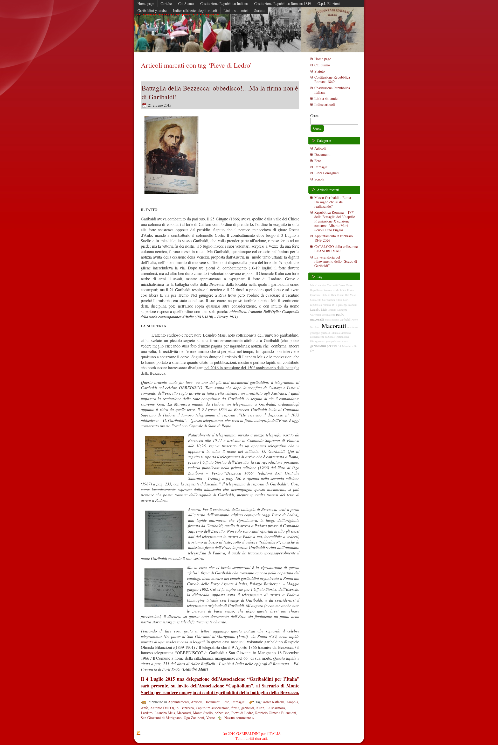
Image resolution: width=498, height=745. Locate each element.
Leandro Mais (165, 712)
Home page (322, 58)
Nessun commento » (239, 717)
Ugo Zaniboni (194, 717)
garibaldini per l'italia (325, 346)
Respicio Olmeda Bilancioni (275, 712)
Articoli (196, 701)
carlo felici (340, 290)
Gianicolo (315, 300)
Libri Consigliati (326, 172)
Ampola (292, 701)
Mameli (350, 285)
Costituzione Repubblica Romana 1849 (332, 79)
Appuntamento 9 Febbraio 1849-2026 (333, 238)
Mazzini (346, 346)
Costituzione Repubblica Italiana (332, 90)
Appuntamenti (178, 701)
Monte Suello (203, 712)
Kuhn (260, 707)
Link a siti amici (326, 98)
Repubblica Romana (321, 290)
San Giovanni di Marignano (161, 717)
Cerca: (315, 115)
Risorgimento (317, 341)
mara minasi (332, 319)
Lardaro (147, 712)
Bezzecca (187, 707)
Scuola (319, 179)
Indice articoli (324, 104)
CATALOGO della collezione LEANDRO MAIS (336, 248)
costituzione (328, 314)
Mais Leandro (318, 285)
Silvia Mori (342, 300)
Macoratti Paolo (336, 285)
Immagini (238, 701)
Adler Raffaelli (273, 701)
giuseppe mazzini (347, 305)
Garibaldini (328, 300)
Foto (226, 701)
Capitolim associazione (212, 707)
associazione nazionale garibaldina (329, 336)
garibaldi (247, 707)
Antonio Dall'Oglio (164, 707)
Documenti (212, 701)
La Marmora (275, 707)
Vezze (210, 717)
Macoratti (184, 712)
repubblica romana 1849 (323, 305)
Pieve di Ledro (242, 712)
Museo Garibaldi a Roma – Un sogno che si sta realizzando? (334, 202)
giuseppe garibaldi (320, 333)
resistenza (352, 327)
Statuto (319, 71)
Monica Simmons (341, 333)
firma (235, 707)
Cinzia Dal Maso (346, 295)
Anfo (144, 707)
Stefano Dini (329, 295)
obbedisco (222, 712)
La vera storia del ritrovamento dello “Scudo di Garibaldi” (335, 261)
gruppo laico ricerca (337, 341)
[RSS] (138, 733)
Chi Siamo (322, 64)
